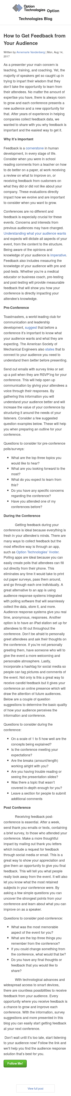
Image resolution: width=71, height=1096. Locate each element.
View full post (35, 1088)
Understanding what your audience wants (35, 233)
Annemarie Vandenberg (30, 52)
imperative (58, 254)
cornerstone (35, 147)
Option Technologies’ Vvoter (37, 551)
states (49, 349)
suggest (31, 327)
